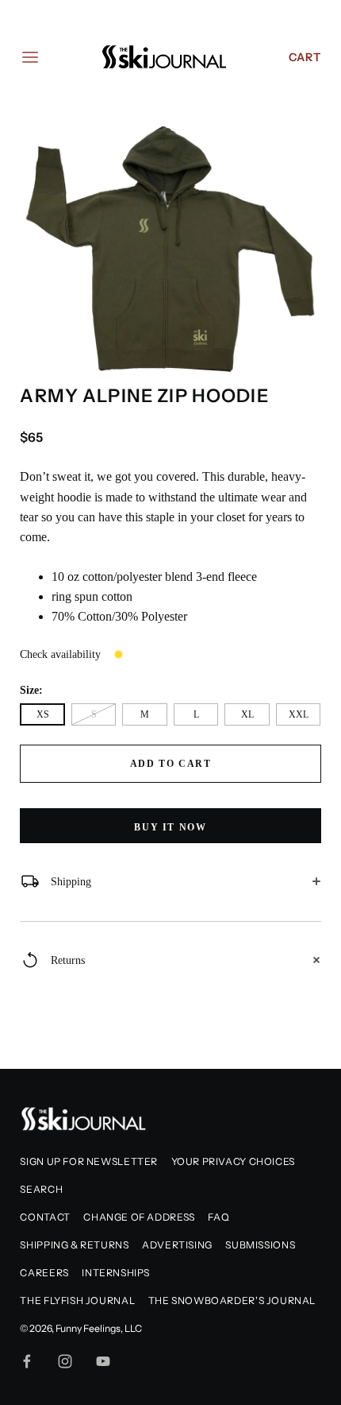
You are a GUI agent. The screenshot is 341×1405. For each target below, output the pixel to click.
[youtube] (103, 1361)
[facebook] (27, 1361)
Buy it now (170, 827)
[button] (303, 133)
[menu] (30, 57)
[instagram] (65, 1361)
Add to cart (171, 763)
